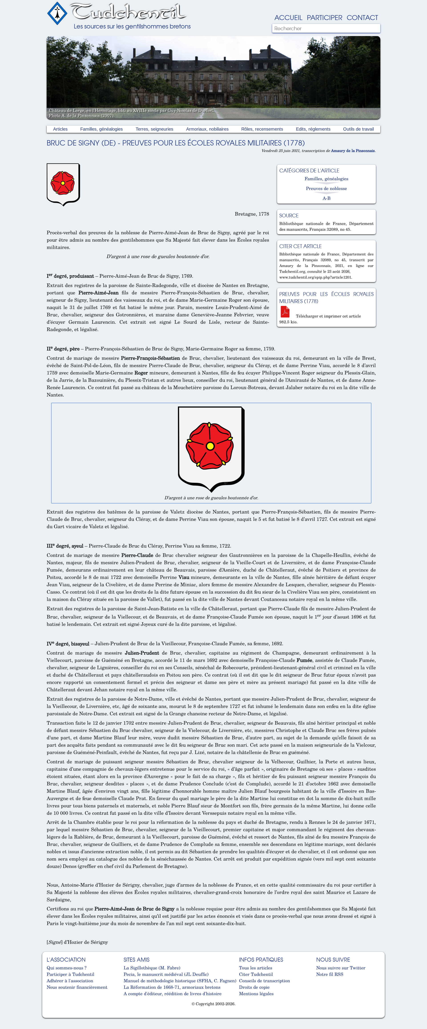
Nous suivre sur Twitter (340, 967)
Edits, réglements (313, 129)
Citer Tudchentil (256, 974)
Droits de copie (254, 987)
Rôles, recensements (262, 129)
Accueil (288, 17)
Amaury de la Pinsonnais (353, 150)
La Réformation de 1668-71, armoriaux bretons (172, 987)
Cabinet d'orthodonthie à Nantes (50, 1015)
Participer (324, 17)
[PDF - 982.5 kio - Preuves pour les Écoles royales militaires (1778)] (287, 316)
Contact (362, 17)
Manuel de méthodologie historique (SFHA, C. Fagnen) (180, 980)
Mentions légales (256, 993)
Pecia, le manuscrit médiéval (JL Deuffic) (166, 974)
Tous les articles (255, 967)
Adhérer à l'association (70, 980)
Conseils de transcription (264, 980)
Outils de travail (358, 129)
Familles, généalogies (101, 129)
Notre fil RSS (329, 974)
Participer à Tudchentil (70, 974)
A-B (326, 198)
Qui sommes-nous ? (67, 967)
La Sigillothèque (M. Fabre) (152, 967)
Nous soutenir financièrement (77, 987)
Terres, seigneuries (154, 129)
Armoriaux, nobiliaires (207, 129)
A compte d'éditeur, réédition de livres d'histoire (173, 993)
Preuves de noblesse (326, 188)
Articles (60, 129)
